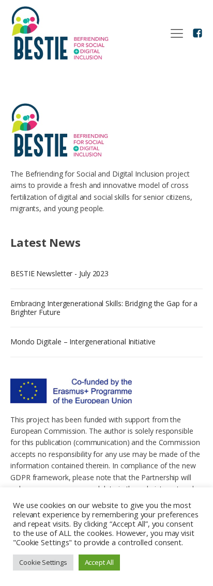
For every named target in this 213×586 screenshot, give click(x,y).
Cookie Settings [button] (43, 562)
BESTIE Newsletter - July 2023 (59, 273)
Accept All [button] (99, 562)
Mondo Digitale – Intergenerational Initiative (83, 341)
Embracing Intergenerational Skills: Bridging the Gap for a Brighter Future (103, 307)
